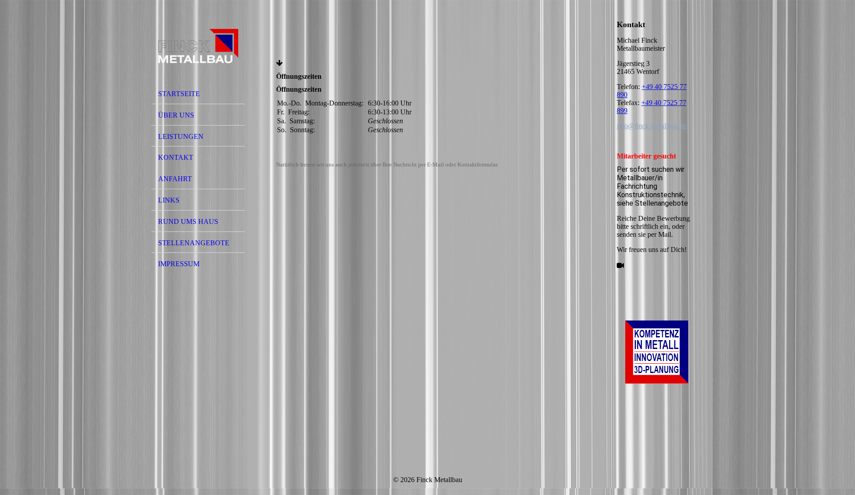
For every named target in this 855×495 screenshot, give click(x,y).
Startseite (179, 93)
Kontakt (175, 157)
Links (168, 200)
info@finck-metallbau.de (652, 126)
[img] (198, 46)
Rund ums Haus (188, 221)
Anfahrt (175, 179)
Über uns (176, 115)
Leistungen (181, 136)
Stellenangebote (193, 243)
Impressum (179, 264)
